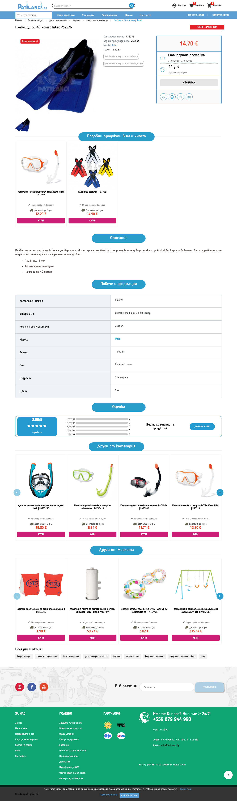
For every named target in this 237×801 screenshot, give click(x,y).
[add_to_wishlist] (163, 96)
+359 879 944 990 (220, 14)
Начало (18, 20)
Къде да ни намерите (26, 739)
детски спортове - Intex (96, 656)
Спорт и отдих (36, 20)
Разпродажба (109, 14)
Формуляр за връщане (71, 778)
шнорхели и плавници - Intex (182, 656)
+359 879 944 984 (195, 14)
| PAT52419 (196, 610)
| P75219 (41, 193)
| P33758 (92, 192)
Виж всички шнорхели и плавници (121, 56)
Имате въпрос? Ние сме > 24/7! (182, 714)
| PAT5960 (144, 507)
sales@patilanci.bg (170, 745)
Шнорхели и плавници (97, 20)
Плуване (77, 20)
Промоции (88, 14)
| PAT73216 (41, 507)
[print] (172, 96)
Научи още (185, 789)
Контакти (145, 14)
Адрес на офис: (160, 729)
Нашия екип (21, 728)
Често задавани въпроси (72, 773)
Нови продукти (66, 14)
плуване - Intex (132, 656)
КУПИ (41, 220)
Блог (17, 750)
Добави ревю (202, 426)
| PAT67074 (92, 610)
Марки (129, 14)
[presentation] (220, 492)
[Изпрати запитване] (189, 96)
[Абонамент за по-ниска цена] (180, 96)
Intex (115, 45)
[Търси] (132, 6)
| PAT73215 (41, 610)
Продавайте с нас (24, 734)
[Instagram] (19, 687)
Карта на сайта (23, 745)
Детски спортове (58, 20)
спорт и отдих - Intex (47, 656)
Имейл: (166, 745)
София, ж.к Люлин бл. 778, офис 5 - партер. (176, 740)
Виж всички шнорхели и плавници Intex (123, 63)
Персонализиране (108, 795)
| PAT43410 (92, 507)
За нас (18, 723)
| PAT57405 (144, 610)
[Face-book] (31, 687)
